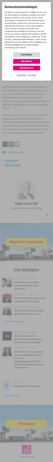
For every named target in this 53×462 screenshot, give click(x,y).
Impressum (32, 75)
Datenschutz (21, 75)
